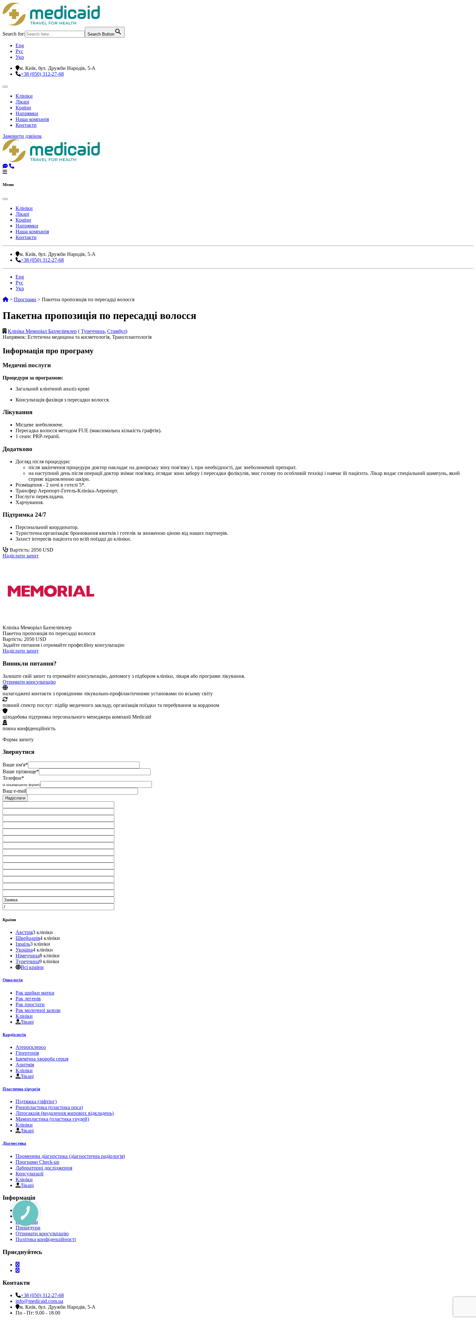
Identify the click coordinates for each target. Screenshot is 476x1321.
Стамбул (116, 331)
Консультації (29, 1173)
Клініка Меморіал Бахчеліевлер (42, 331)
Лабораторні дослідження (44, 1168)
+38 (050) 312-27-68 (42, 74)
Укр (20, 57)
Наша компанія (32, 119)
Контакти (26, 125)
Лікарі (22, 102)
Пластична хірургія (21, 1088)
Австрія (24, 932)
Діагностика (14, 1143)
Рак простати (30, 1004)
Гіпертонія (27, 1053)
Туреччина (93, 331)
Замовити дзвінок (22, 136)
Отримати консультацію (29, 682)
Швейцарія (28, 938)
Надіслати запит (21, 555)
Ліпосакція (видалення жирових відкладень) (65, 1113)
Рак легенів (28, 998)
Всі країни (32, 967)
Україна (24, 949)
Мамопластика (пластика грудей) (52, 1119)
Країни (23, 107)
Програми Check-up (37, 1162)
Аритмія (25, 1064)
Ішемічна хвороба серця (42, 1059)
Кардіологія (14, 1034)
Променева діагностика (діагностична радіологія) (70, 1156)
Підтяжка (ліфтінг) (36, 1101)
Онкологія (13, 979)
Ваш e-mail (14, 791)
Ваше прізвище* (21, 771)
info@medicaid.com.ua (39, 1301)
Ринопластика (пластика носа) (49, 1107)
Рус (19, 51)
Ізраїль (23, 944)
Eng (20, 45)
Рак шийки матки (35, 993)
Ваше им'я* (15, 764)
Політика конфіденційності (46, 1239)
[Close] (5, 199)
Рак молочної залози (38, 1010)
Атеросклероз (31, 1047)
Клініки (24, 96)
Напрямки (27, 113)
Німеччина (28, 955)
